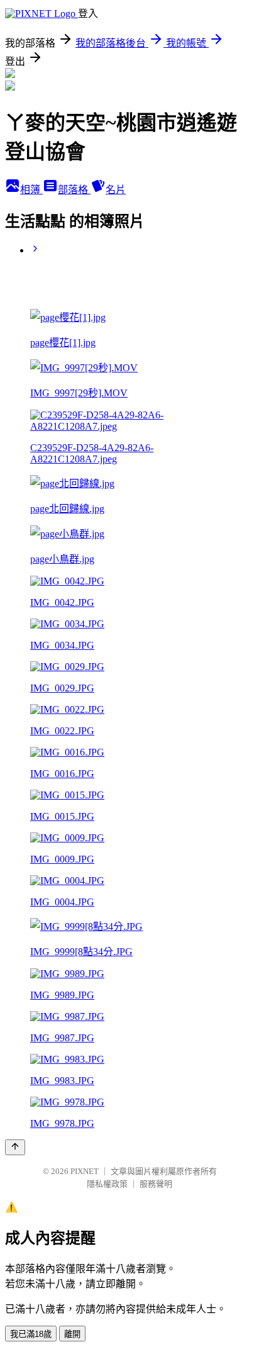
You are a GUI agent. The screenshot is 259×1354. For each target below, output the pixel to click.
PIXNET (84, 1171)
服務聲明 (156, 1184)
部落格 (74, 189)
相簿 (31, 189)
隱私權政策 (107, 1184)
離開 (72, 1334)
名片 (116, 189)
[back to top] (15, 1147)
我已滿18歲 (31, 1334)
